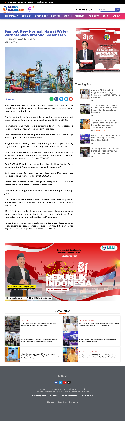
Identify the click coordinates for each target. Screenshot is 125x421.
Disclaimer (87, 396)
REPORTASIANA (11, 16)
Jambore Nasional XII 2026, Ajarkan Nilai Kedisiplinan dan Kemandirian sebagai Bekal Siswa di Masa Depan (105, 124)
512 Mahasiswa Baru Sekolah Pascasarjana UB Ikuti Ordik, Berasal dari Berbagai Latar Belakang (104, 109)
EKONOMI (67, 16)
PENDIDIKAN (94, 16)
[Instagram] (69, 382)
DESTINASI (55, 16)
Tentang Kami (39, 396)
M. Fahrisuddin (99, 130)
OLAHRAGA (26, 16)
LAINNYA (116, 16)
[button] (51, 99)
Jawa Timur (28, 351)
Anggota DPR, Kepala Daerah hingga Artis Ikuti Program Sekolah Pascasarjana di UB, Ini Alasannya (105, 93)
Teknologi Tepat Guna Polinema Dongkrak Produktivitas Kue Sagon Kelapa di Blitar (106, 150)
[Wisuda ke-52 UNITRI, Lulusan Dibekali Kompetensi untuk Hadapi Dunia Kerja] (70, 338)
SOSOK (106, 16)
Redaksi (54, 396)
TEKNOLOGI (80, 16)
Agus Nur (97, 100)
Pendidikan (91, 320)
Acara (22, 351)
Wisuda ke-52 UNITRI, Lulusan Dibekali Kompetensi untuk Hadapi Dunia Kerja (105, 137)
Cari (117, 10)
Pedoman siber (70, 396)
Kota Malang (25, 320)
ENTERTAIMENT (41, 16)
